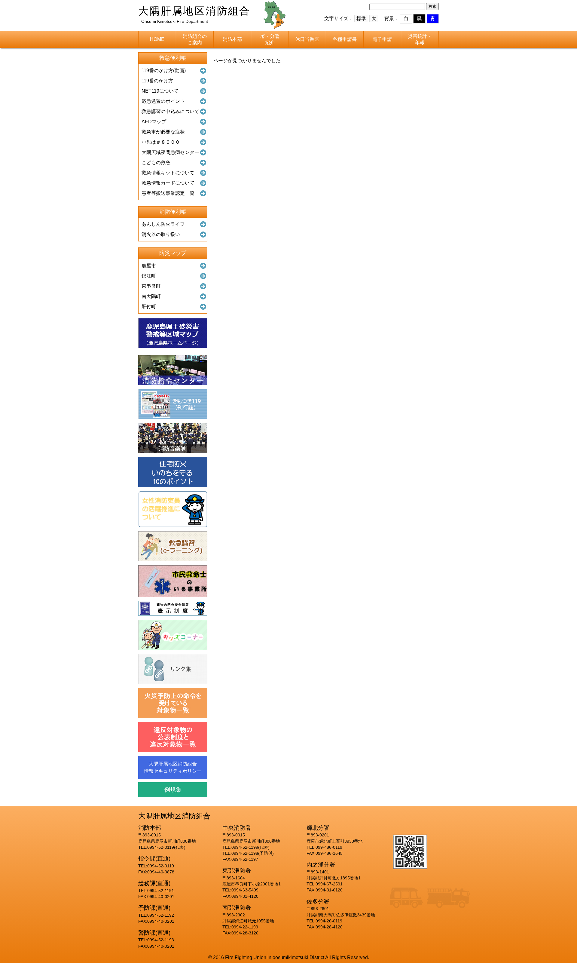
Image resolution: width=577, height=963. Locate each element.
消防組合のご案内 (195, 39)
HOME (157, 39)
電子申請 (382, 39)
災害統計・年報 (420, 39)
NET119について (160, 91)
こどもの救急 (156, 162)
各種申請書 (345, 39)
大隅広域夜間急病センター (170, 152)
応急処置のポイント (163, 101)
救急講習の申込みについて (170, 111)
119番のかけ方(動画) (164, 70)
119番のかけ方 (157, 80)
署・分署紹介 (269, 39)
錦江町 (149, 275)
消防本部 (232, 39)
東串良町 (151, 286)
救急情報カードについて (168, 183)
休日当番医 (307, 39)
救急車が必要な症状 (163, 131)
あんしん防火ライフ (163, 224)
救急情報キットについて (168, 172)
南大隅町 (151, 296)
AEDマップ (154, 121)
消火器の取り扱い (161, 234)
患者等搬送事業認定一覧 (168, 193)
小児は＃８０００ (161, 142)
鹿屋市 (149, 265)
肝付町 (149, 306)
